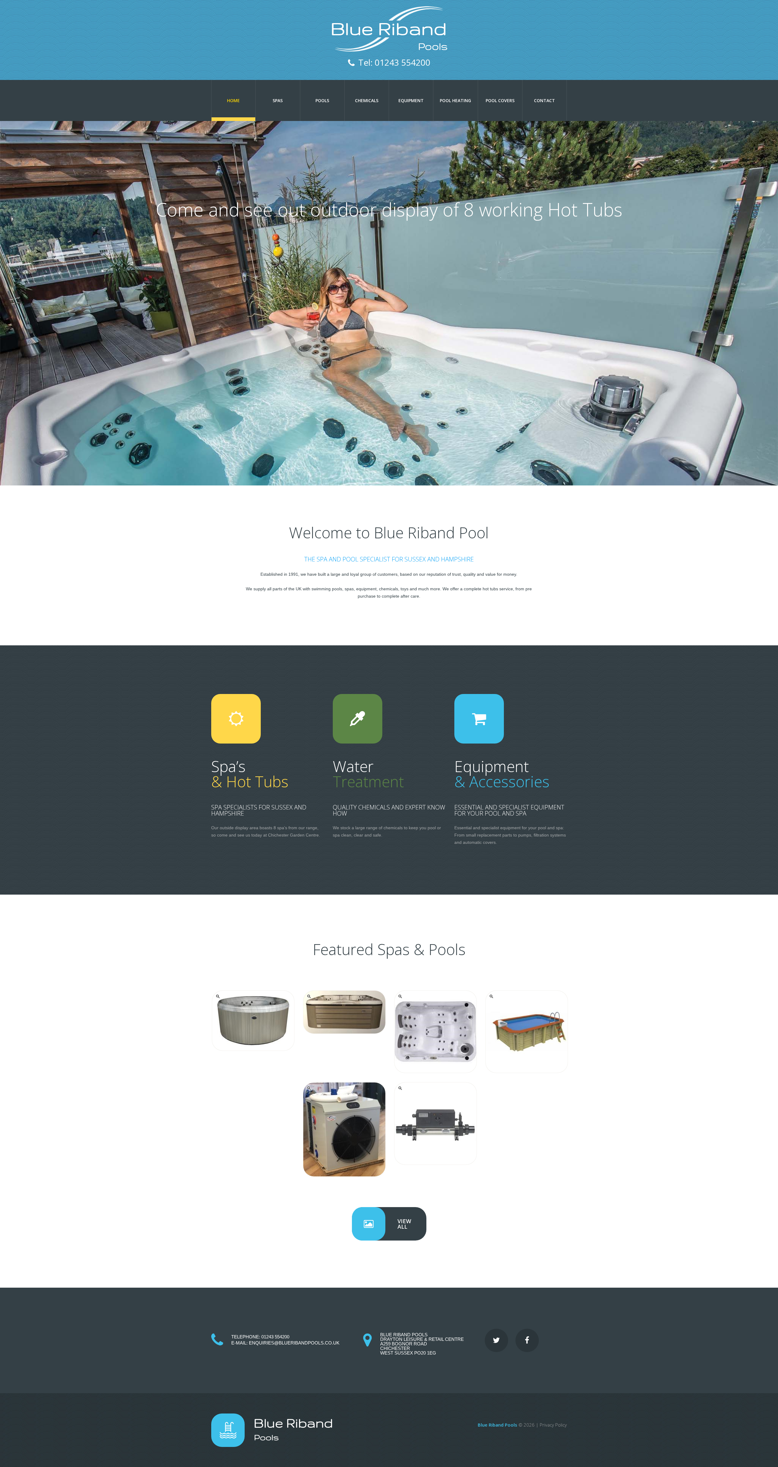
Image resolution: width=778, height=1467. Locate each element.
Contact (544, 100)
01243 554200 (275, 1336)
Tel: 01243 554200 (394, 62)
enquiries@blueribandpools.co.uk (294, 1342)
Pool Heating (455, 100)
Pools (322, 100)
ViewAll (404, 1223)
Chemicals (366, 100)
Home (233, 100)
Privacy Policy (553, 1425)
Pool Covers (500, 100)
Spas (278, 100)
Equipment (411, 100)
